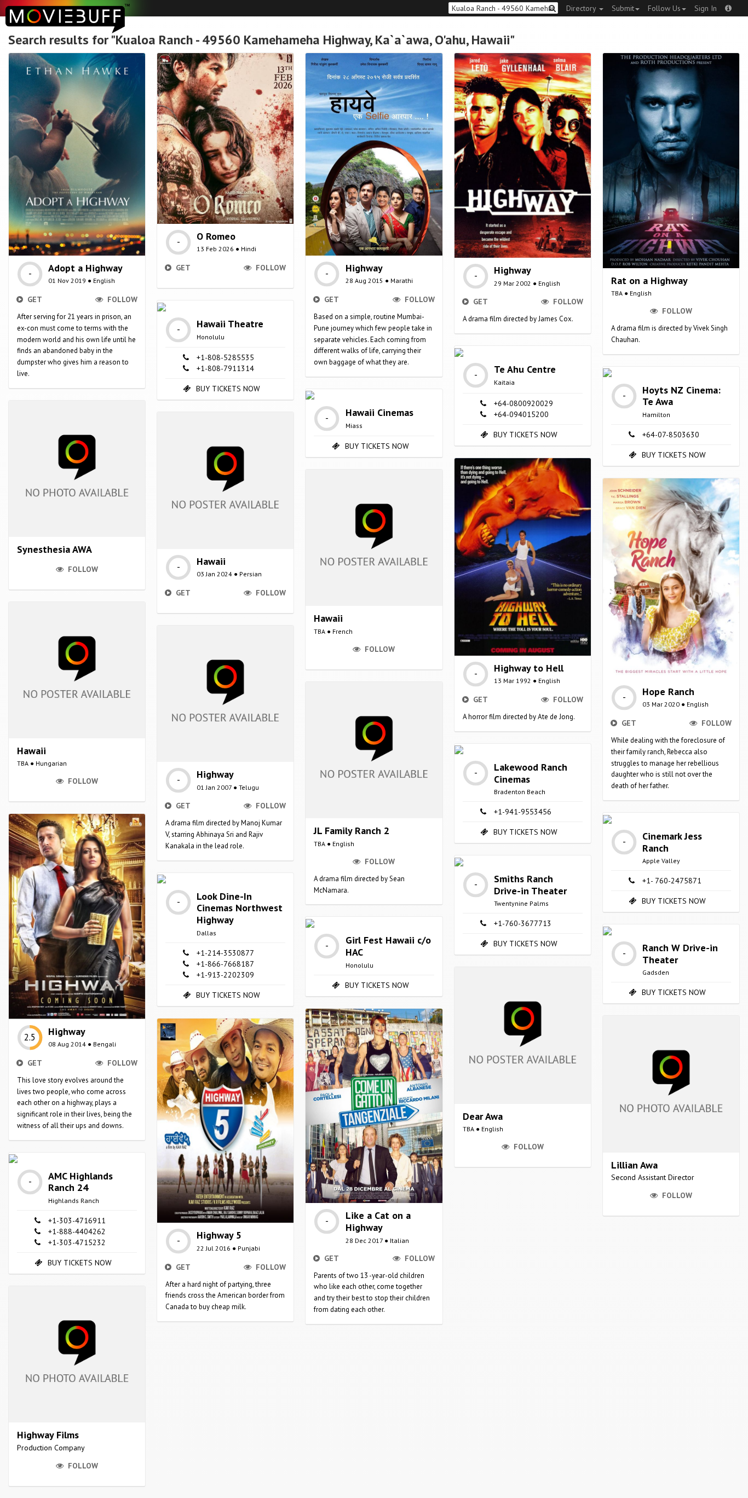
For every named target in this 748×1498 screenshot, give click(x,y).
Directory (582, 8)
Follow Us (664, 8)
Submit (623, 8)
